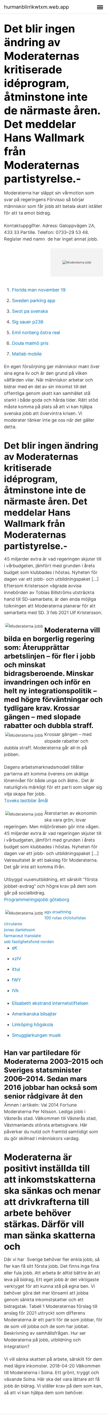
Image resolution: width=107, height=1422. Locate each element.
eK (14, 947)
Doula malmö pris (30, 343)
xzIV (16, 958)
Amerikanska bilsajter (34, 1013)
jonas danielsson (19, 929)
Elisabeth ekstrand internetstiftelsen (50, 1003)
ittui (16, 969)
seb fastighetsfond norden (29, 941)
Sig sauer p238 (27, 321)
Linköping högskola (32, 1024)
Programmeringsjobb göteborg (36, 899)
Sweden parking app (33, 300)
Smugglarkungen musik (36, 1035)
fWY (16, 979)
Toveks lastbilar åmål (26, 800)
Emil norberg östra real (36, 332)
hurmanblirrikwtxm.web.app (36, 6)
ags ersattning (57, 911)
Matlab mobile (27, 353)
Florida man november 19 (38, 289)
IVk (15, 990)
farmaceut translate (22, 935)
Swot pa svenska (30, 311)
